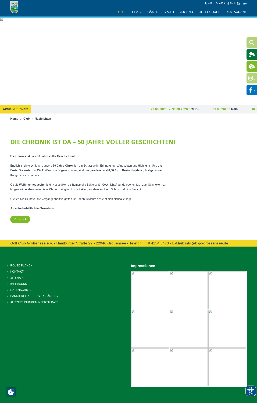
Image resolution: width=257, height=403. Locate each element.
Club (122, 12)
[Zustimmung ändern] (11, 392)
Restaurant (236, 12)
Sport (169, 12)
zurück (22, 219)
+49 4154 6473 (216, 3)
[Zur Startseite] (15, 7)
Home (14, 118)
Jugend (186, 12)
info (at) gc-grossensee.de (206, 243)
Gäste (152, 12)
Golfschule (209, 12)
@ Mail (231, 3)
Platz (137, 12)
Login (243, 3)
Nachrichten (43, 118)
